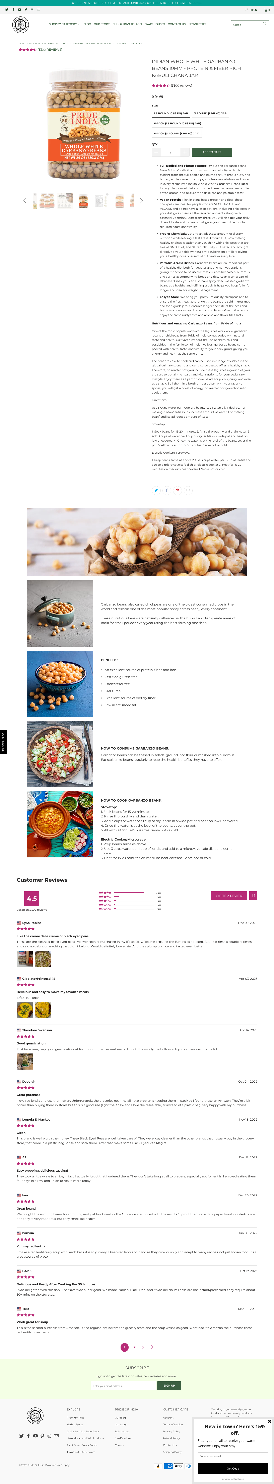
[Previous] (25, 122)
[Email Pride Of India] (38, 9)
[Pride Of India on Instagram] (31, 9)
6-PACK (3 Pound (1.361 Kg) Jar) (177, 133)
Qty (154, 144)
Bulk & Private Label (128, 24)
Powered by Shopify (57, 1465)
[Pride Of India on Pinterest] (25, 9)
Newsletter (198, 24)
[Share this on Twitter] (156, 490)
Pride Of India (36, 1465)
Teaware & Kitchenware (81, 1451)
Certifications (123, 1438)
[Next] (141, 122)
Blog (87, 24)
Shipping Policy (172, 1451)
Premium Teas (75, 1417)
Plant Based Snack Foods (82, 1445)
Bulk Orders (122, 1431)
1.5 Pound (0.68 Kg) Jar (171, 113)
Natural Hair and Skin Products (85, 1438)
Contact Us (177, 24)
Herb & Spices (75, 1424)
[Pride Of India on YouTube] (19, 9)
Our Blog (120, 1417)
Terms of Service (173, 1424)
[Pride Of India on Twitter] (6, 9)
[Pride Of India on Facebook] (13, 9)
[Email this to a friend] (188, 490)
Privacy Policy (171, 1431)
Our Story (102, 24)
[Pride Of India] (24, 25)
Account (168, 1417)
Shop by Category (63, 24)
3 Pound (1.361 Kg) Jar (210, 113)
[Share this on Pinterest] (177, 490)
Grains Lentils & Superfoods (83, 1431)
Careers (119, 1445)
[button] (253, 895)
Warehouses (155, 24)
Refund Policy (171, 1438)
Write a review (229, 896)
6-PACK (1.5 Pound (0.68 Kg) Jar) (177, 123)
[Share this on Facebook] (166, 490)
